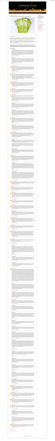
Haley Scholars (39, 27)
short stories (39, 29)
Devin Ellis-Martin (13, 217)
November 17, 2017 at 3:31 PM (15, 197)
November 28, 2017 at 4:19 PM (15, 396)
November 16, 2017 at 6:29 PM (15, 92)
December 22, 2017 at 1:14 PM (15, 427)
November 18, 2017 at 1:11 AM (15, 303)
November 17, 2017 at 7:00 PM (15, 228)
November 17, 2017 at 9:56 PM (15, 254)
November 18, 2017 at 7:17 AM (15, 318)
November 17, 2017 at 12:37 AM (15, 137)
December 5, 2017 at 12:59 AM (15, 421)
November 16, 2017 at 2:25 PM (15, 71)
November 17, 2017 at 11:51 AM (15, 169)
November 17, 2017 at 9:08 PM (15, 236)
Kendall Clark (13, 192)
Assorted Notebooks (40, 25)
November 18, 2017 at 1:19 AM (15, 310)
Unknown (13, 88)
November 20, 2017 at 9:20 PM (15, 348)
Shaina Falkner (13, 94)
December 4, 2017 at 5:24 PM (15, 414)
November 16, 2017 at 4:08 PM (15, 79)
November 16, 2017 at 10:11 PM (15, 115)
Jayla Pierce (13, 268)
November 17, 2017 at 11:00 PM (15, 289)
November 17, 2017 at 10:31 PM (15, 260)
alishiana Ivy (13, 392)
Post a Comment (12, 428)
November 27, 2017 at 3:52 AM (15, 383)
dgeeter (12, 398)
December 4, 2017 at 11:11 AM (15, 408)
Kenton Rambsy (39, 28)
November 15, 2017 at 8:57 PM (15, 55)
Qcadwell (13, 423)
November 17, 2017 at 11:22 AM (15, 160)
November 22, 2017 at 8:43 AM (15, 362)
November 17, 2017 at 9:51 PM (15, 243)
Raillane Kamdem (13, 81)
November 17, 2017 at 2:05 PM (15, 184)
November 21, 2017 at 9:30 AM (15, 356)
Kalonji (12, 73)
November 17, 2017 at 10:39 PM (15, 281)
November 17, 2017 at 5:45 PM (15, 215)
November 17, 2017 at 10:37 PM (15, 266)
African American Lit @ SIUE (41, 24)
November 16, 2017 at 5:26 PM (15, 86)
